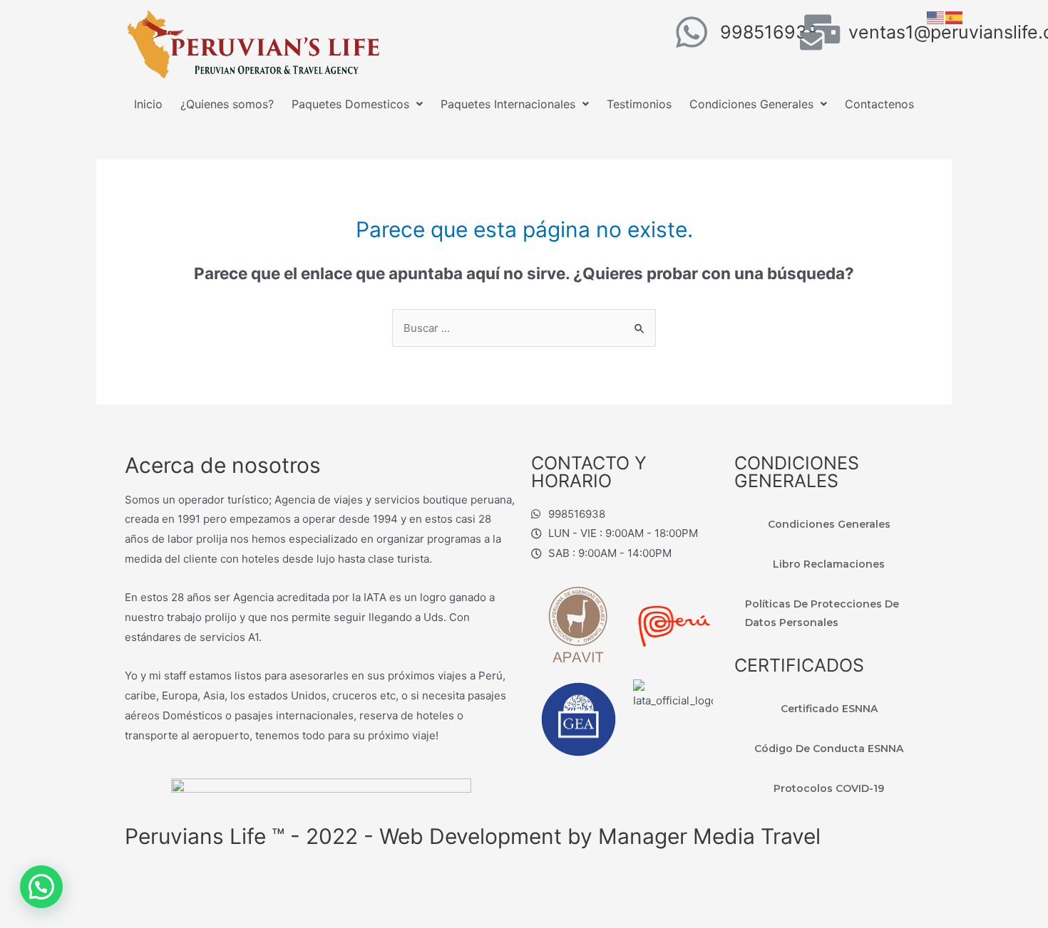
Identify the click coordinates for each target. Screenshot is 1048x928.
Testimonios (639, 104)
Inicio (148, 104)
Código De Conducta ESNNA (828, 748)
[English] (936, 17)
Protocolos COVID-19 (829, 788)
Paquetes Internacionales (508, 104)
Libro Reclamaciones (829, 564)
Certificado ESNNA (829, 708)
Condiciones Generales (751, 104)
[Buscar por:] (524, 328)
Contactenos (879, 104)
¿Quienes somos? (227, 104)
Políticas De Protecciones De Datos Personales (822, 613)
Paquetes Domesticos (350, 104)
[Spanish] (954, 17)
